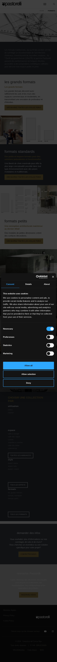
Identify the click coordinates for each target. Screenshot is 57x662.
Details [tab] (28, 284)
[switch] (50, 337)
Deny (28, 383)
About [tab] (47, 284)
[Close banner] (53, 277)
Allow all (28, 365)
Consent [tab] (10, 284)
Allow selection (28, 374)
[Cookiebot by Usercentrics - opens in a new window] (36, 277)
